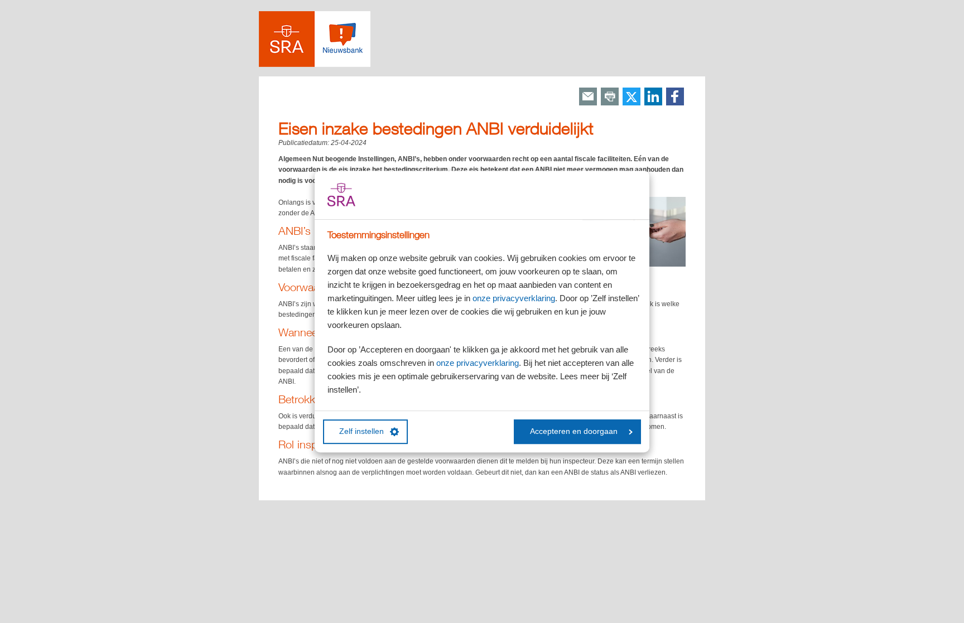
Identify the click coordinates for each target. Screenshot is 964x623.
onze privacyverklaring (514, 298)
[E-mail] (588, 97)
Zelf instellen (361, 431)
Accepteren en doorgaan (574, 431)
